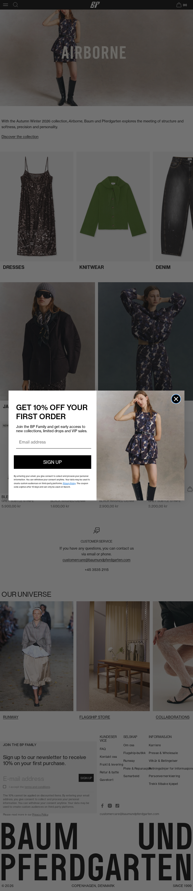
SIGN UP (52, 462)
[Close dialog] (176, 399)
